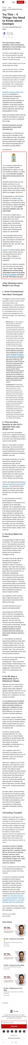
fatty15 (19, 198)
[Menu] (26, 2)
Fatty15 (5, 250)
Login (13, 2)
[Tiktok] (12, 1031)
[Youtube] (8, 1031)
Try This (4, 7)
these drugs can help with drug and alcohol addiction (14, 484)
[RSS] (24, 1031)
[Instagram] (20, 1031)
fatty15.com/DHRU (10, 274)
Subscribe (20, 2)
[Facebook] (16, 1031)
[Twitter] (4, 1031)
